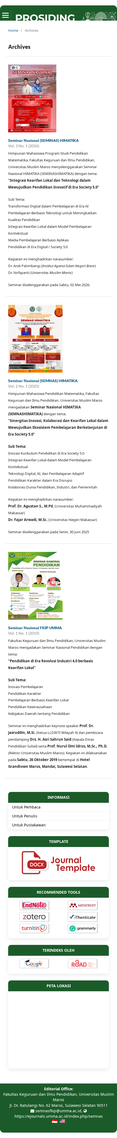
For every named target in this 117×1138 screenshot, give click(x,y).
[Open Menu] (5, 15)
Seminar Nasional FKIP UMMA (35, 627)
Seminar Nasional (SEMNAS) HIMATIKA (43, 380)
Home (13, 30)
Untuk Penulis (24, 816)
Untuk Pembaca (26, 807)
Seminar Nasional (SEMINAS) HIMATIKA (43, 140)
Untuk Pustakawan (29, 824)
